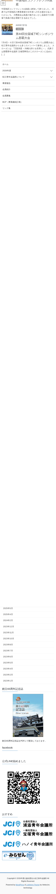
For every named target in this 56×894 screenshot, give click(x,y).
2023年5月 (8, 662)
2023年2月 (8, 675)
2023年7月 (8, 650)
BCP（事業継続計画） (12, 102)
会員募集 (6, 96)
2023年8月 (8, 644)
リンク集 (6, 108)
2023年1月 (8, 681)
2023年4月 (8, 669)
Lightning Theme (32, 885)
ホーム (5, 64)
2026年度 (6, 70)
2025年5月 (8, 608)
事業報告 (6, 83)
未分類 (19, 29)
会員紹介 (6, 89)
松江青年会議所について (13, 77)
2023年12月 (8, 626)
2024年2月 (8, 620)
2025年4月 (8, 614)
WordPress (20, 885)
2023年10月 (8, 638)
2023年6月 (8, 656)
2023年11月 (8, 632)
